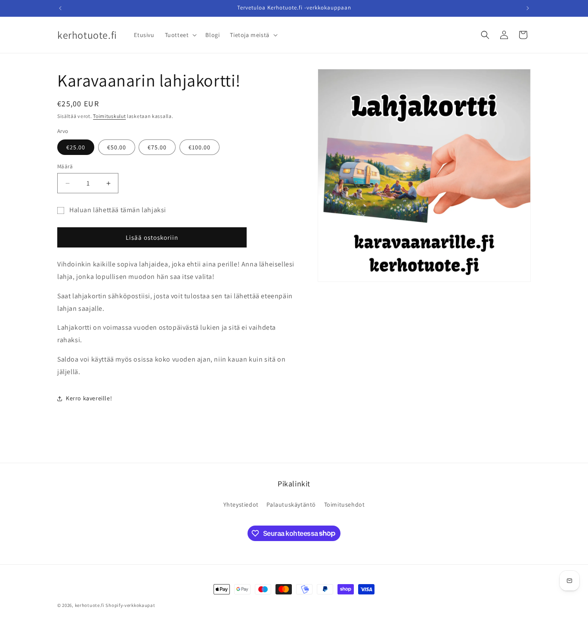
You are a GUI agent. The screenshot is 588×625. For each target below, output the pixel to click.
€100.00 (199, 147)
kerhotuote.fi (90, 605)
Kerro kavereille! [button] (89, 398)
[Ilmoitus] (527, 8)
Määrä (65, 166)
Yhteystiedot (241, 504)
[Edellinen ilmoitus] (60, 8)
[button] (180, 35)
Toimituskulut (109, 116)
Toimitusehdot (344, 504)
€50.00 (116, 147)
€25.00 (75, 147)
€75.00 (157, 147)
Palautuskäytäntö (291, 504)
